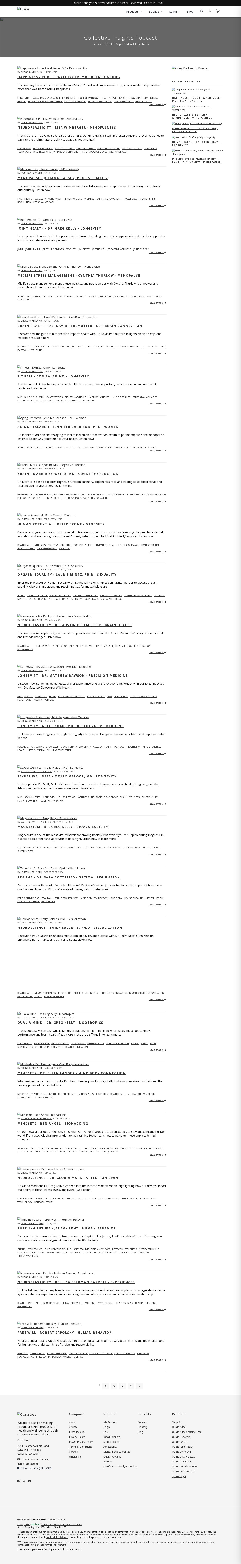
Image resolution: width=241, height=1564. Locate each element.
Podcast (142, 1422)
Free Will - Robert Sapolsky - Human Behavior (64, 1333)
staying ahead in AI (54, 1151)
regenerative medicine (30, 746)
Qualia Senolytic (181, 1436)
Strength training (67, 400)
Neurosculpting (65, 148)
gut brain (107, 346)
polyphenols (25, 649)
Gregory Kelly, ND (32, 72)
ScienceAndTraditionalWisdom (91, 1249)
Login (106, 1427)
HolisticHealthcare (106, 1252)
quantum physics (124, 1353)
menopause (55, 198)
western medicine (43, 699)
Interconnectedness (124, 1249)
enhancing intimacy (87, 598)
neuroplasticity (44, 645)
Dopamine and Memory (126, 494)
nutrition (62, 645)
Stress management (145, 397)
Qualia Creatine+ (181, 1461)
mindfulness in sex (111, 595)
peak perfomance (54, 996)
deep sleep (93, 346)
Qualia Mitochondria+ (184, 1466)
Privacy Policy (77, 1436)
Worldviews (35, 1249)
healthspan (73, 447)
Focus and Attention (154, 494)
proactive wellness (120, 249)
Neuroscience (25, 1198)
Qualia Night (179, 1476)
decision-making (62, 1356)
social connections (100, 101)
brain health (75, 847)
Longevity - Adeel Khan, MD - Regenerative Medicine (70, 726)
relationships (147, 198)
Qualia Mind (78, 1043)
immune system (60, 346)
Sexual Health (33, 797)
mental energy (60, 1043)
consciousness (124, 1302)
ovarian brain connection (112, 447)
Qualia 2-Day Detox (183, 1456)
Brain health (25, 346)
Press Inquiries (77, 1432)
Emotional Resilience (95, 151)
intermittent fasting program (106, 296)
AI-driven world (27, 1148)
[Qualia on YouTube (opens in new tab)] (29, 1481)
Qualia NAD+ (179, 1441)
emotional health (75, 101)
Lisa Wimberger (118, 151)
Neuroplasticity (43, 148)
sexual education (60, 595)
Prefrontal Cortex (29, 497)
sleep (81, 346)
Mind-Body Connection (67, 151)
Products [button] (133, 11)
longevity (23, 97)
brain (39, 1198)
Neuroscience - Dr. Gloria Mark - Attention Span (67, 1178)
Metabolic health (100, 397)
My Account (110, 1422)
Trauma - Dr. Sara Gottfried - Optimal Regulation (68, 877)
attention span (71, 1198)
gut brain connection (128, 346)
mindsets (40, 545)
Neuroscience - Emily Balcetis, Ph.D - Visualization (69, 928)
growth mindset (47, 548)
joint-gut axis (141, 249)
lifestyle (120, 645)
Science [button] (154, 11)
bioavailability (112, 847)
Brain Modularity (78, 497)
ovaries (60, 447)
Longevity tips (54, 397)
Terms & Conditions (80, 1446)
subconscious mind (60, 545)
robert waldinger (90, 97)
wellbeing (131, 198)
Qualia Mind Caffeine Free (186, 1432)
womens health (94, 198)
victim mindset (26, 548)
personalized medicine (71, 696)
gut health (99, 249)
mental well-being (28, 901)
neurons (151, 1302)
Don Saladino (88, 400)
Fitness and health (76, 397)
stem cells (52, 746)
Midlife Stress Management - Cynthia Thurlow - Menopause (78, 275)
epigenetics (121, 696)
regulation (24, 202)
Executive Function (99, 494)
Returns (107, 1461)
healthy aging (143, 101)
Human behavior (57, 1353)
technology (25, 1202)
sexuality (40, 198)
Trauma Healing (86, 148)
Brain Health (25, 494)
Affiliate (73, 1427)
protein (69, 296)
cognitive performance (49, 1046)
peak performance (128, 545)
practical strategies (51, 1148)
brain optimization (76, 1046)
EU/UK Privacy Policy (81, 1441)
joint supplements (53, 249)
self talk (64, 548)
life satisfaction (124, 101)
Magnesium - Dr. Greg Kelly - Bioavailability (62, 827)
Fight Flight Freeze (108, 148)
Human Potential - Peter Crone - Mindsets (61, 524)
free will (22, 1353)
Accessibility (110, 1446)
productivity (148, 1198)
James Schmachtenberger (36, 569)
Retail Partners (111, 1436)
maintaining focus (126, 1148)
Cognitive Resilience (54, 497)
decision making (118, 992)
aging (21, 296)
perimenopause (73, 198)
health (52, 1093)
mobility (71, 249)
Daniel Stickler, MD (32, 1223)
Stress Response (132, 148)
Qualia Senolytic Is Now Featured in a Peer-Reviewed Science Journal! (118, 3)
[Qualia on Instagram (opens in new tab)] (24, 1481)
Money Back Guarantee (116, 1451)
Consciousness (83, 545)
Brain (20, 1302)
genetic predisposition (143, 696)
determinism (37, 1353)
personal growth (44, 202)
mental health (79, 645)
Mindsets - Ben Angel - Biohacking (52, 1124)
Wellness (83, 797)
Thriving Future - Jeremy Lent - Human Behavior (66, 1228)
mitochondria (36, 750)
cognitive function (154, 346)
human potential (105, 545)
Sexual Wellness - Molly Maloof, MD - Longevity (67, 776)
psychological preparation (96, 1148)
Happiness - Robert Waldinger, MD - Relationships (68, 77)
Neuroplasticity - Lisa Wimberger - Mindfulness (66, 128)
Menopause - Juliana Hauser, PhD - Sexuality (62, 178)
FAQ (105, 1432)
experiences (24, 1306)
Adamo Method (67, 797)
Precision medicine (28, 898)
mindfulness (86, 1093)
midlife (28, 198)
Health (28, 696)
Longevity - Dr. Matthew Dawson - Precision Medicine (72, 676)
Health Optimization (52, 800)
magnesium (24, 148)
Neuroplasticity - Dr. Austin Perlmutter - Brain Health (74, 625)
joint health (32, 249)
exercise (81, 296)
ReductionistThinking (79, 1252)
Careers (73, 1451)
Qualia (21, 1249)
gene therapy (69, 746)
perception (65, 992)
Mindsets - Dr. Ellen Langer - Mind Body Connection (71, 1073)
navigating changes (151, 1148)
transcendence (150, 545)
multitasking (130, 1198)
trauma (46, 898)
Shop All (176, 1422)
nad (20, 198)
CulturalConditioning (58, 1249)
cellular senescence (59, 750)
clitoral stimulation (85, 595)
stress (58, 296)
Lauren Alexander (31, 172)
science (78, 1356)
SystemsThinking (149, 1249)
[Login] (210, 11)
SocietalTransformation (134, 1252)
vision (38, 996)
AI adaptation (98, 1151)
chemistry (143, 1353)
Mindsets (23, 1093)
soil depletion (93, 847)
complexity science (101, 1353)
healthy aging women (143, 447)
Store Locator (111, 1441)
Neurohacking (100, 497)
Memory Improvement (73, 494)
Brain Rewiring (42, 151)
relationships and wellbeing (45, 101)
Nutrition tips (26, 400)
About (72, 1422)
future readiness (77, 1151)
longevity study (139, 97)
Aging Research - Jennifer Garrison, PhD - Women (68, 427)
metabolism (42, 346)
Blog (140, 1432)
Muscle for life (122, 397)
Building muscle (34, 397)
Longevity (49, 797)
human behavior (43, 1097)
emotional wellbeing (30, 350)
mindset (109, 645)
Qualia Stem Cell (181, 1451)
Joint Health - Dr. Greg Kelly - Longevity (59, 228)
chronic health (67, 1093)
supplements (25, 851)
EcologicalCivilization (31, 1252)
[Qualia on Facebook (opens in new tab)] (18, 1481)
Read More (156, 104)
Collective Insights (29, 1151)
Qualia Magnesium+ (183, 1471)
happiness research (115, 97)
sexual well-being (111, 598)
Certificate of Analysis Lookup (120, 1466)
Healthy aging (45, 400)
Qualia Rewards (112, 1456)
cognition (102, 1093)
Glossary (142, 1427)
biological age (96, 696)
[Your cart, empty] (218, 11)
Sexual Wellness (130, 797)
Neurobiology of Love (104, 797)
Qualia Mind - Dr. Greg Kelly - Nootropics (60, 1023)
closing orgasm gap (39, 598)
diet (73, 346)
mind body (116, 898)
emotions (90, 1302)
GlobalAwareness (28, 1256)
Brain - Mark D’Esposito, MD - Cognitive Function (68, 474)
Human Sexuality (27, 800)
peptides (119, 746)
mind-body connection (94, 898)
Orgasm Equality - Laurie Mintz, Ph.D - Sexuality (67, 575)
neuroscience (35, 447)
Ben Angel (72, 1148)
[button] (201, 11)
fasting (47, 296)
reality (139, 1302)
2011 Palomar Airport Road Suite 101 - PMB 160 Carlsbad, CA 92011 (33, 1449)
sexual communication (138, 595)
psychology (38, 1093)
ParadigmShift (55, 1252)
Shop (190, 11)
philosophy (43, 1356)
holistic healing (134, 898)
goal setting (98, 992)
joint (20, 249)
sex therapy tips (63, 598)
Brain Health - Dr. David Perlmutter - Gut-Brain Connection (80, 326)
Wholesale (75, 1456)
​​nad (20, 397)
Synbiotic (113, 1151)
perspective (81, 992)
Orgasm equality (37, 595)
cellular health (103, 746)
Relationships (150, 797)
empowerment (114, 198)
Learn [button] (173, 11)
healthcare (24, 699)
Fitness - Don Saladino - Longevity (53, 376)
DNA (109, 696)
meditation (134, 1093)
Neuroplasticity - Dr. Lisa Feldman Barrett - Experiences (76, 1282)
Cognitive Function (46, 494)
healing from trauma (66, 898)
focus (135, 1043)
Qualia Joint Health (182, 1446)
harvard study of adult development (54, 97)
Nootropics (24, 1043)
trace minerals (132, 847)
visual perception (45, 992)
